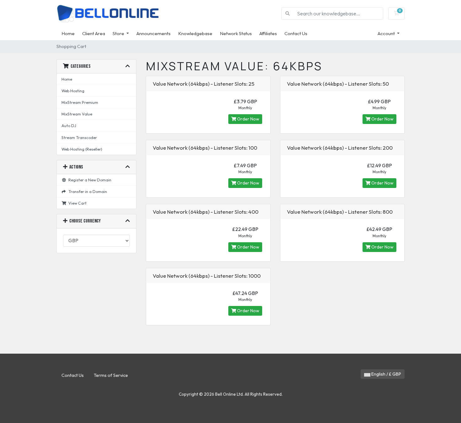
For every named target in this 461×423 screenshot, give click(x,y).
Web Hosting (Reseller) (81, 149)
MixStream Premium (79, 102)
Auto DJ (68, 125)
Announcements (153, 33)
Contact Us (295, 33)
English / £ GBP (385, 374)
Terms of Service (111, 375)
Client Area (93, 33)
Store (119, 33)
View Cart (76, 203)
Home (68, 33)
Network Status (236, 33)
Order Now (247, 119)
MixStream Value (76, 113)
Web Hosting (72, 90)
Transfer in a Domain (86, 191)
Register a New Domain (88, 179)
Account (387, 33)
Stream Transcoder (79, 137)
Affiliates (268, 33)
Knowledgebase (195, 33)
